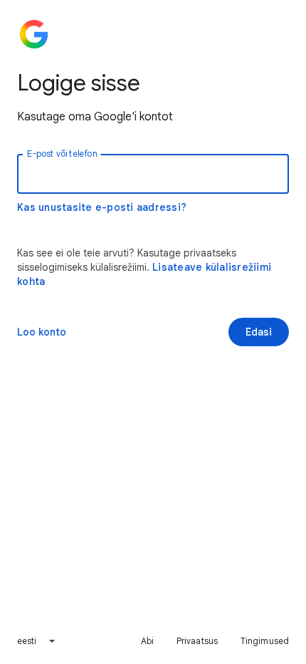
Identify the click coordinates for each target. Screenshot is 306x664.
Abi (147, 641)
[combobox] (37, 641)
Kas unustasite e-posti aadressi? (101, 207)
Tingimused (265, 641)
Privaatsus (197, 641)
